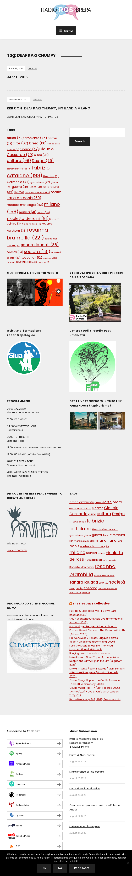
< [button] (11, 291)
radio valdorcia (32, 224)
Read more (82, 868)
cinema (29, 149)
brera (38, 143)
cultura (19, 160)
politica (15, 223)
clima (41, 155)
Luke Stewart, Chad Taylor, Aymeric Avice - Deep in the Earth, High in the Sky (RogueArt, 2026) (95, 661)
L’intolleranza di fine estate (86, 771)
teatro (14, 258)
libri (19, 192)
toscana (31, 257)
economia (13, 169)
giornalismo (40, 182)
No (60, 868)
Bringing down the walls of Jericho (89, 653)
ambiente (36, 138)
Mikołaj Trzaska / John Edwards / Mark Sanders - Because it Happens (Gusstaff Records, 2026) (97, 672)
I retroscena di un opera (84, 826)
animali (99, 502)
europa (25, 168)
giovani (87, 535)
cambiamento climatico (80, 508)
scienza (15, 252)
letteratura (117, 535)
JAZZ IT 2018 (17, 77)
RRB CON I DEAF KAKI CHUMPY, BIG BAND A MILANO (48, 108)
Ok (44, 868)
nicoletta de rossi (28, 218)
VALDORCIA (29, 262)
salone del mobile (104, 575)
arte (20, 143)
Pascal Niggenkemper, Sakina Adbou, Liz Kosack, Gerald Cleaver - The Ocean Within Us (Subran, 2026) (97, 630)
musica (27, 212)
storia (56, 252)
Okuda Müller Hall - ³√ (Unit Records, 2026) (94, 688)
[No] (127, 863)
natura (43, 212)
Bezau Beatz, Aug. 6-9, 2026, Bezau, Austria (94, 699)
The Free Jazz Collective (91, 603)
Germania (18, 182)
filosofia (51, 176)
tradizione (50, 258)
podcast (32, 68)
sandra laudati (40, 245)
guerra (21, 187)
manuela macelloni (37, 192)
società (37, 251)
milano (77, 552)
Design (43, 160)
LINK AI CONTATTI (17, 550)
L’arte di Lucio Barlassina (84, 788)
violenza (44, 262)
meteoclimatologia (25, 205)
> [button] (58, 291)
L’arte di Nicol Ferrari (82, 755)
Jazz (36, 187)
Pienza (54, 219)
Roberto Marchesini (81, 567)
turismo (14, 262)
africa (15, 138)
